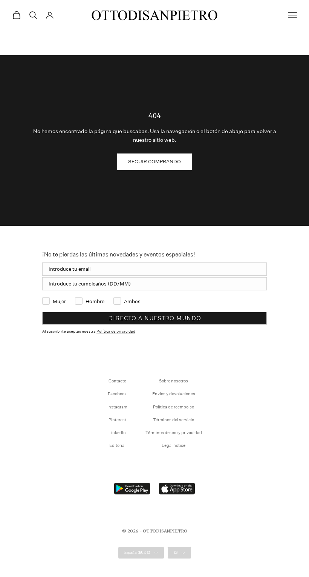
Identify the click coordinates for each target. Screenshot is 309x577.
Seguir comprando (154, 161)
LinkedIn (117, 433)
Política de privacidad (115, 331)
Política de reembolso (173, 407)
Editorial (117, 445)
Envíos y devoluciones (173, 394)
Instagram (117, 407)
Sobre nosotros (173, 381)
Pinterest (117, 420)
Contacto (117, 381)
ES (175, 552)
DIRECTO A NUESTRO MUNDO (154, 318)
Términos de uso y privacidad (173, 433)
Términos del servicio (173, 420)
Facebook (117, 394)
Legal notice (173, 445)
